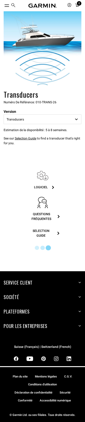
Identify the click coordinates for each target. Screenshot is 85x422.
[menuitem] (13, 6)
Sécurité (65, 392)
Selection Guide (25, 138)
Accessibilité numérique (55, 400)
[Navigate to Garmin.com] (42, 5)
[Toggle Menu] (2, 4)
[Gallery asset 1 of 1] (42, 50)
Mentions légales (46, 376)
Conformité (25, 400)
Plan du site (20, 376)
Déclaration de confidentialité (33, 392)
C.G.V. (68, 376)
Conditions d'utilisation (42, 384)
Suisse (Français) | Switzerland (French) (42, 347)
